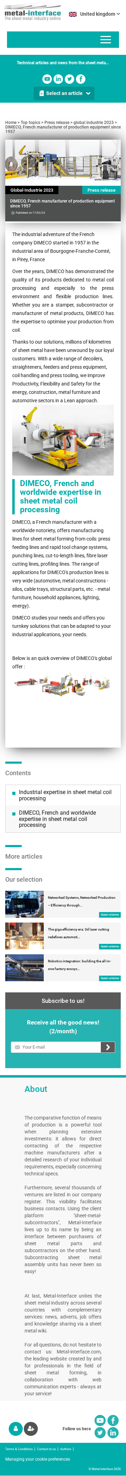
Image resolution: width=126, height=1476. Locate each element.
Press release (56, 122)
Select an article (64, 93)
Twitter (69, 79)
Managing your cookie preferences (37, 1459)
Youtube (47, 79)
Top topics (30, 122)
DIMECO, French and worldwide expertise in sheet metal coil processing (57, 818)
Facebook (80, 79)
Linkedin (58, 79)
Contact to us (46, 1449)
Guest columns (110, 914)
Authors (65, 1449)
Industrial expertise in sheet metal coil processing (65, 795)
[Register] (31, 1429)
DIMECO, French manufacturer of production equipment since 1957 (63, 129)
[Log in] (16, 1429)
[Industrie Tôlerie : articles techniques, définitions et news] (30, 10)
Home (10, 122)
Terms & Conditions (19, 1449)
